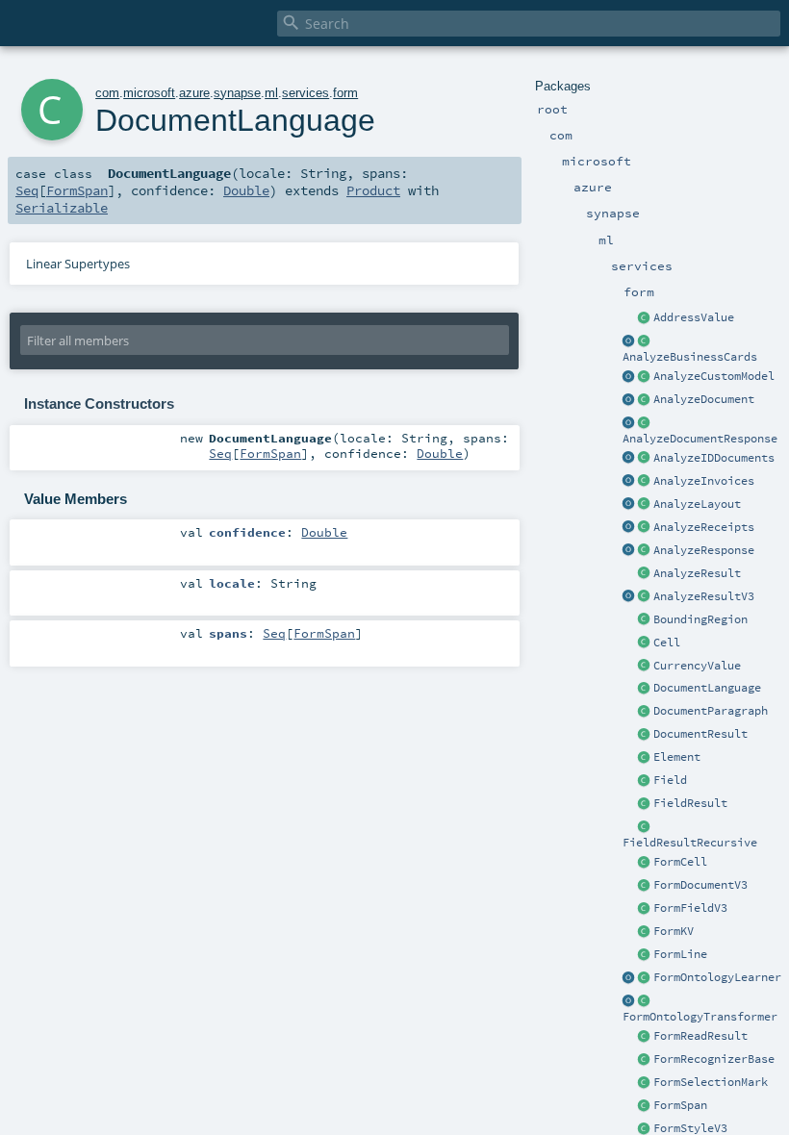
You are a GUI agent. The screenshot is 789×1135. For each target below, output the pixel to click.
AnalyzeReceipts (703, 527)
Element (676, 757)
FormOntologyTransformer (700, 1016)
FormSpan (680, 1105)
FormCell (680, 862)
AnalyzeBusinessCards (690, 357)
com (107, 93)
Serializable (61, 207)
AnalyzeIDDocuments (714, 458)
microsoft (149, 93)
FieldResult (690, 803)
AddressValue (693, 317)
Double (246, 190)
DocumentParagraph (710, 711)
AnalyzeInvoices (703, 481)
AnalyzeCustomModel (714, 376)
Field (670, 780)
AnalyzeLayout (697, 504)
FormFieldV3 (690, 908)
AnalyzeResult (697, 573)
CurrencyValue (697, 665)
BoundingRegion (700, 619)
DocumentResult (700, 734)
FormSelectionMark (710, 1082)
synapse (237, 93)
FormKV (673, 931)
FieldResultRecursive (690, 842)
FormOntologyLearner (717, 977)
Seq (26, 190)
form (345, 93)
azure (194, 93)
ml (271, 93)
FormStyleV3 (690, 1128)
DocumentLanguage (707, 687)
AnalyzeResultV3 (703, 596)
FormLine (680, 954)
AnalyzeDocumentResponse (700, 438)
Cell (666, 642)
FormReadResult (700, 1036)
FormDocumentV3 (700, 885)
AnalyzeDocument (703, 399)
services (305, 93)
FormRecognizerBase (714, 1059)
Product (373, 190)
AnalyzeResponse (703, 550)
